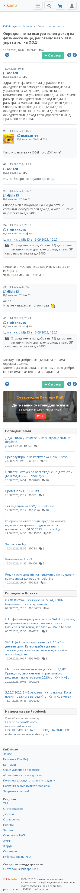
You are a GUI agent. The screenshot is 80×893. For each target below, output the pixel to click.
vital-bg (54, 529)
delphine (11, 442)
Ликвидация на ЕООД (21, 506)
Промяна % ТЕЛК (18, 491)
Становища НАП (14, 835)
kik (10, 879)
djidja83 (13, 195)
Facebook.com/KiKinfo (21, 722)
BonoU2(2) (36, 476)
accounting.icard (16, 654)
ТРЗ (5, 803)
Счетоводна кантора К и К (20, 869)
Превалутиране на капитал (25, 457)
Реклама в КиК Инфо (16, 759)
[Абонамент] (60, 6)
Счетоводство (13, 809)
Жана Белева (61, 627)
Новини (8, 825)
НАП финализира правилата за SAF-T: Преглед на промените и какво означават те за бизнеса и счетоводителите (40, 623)
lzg (37, 491)
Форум (7, 846)
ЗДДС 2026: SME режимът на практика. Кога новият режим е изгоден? (38, 694)
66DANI (12, 73)
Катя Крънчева (36, 604)
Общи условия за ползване (21, 770)
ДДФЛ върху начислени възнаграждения (36, 438)
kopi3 (28, 559)
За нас (7, 754)
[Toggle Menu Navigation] (38, 6)
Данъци (8, 814)
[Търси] (49, 5)
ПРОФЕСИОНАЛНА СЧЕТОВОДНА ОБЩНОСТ (38, 730)
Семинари (10, 851)
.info (10, 5)
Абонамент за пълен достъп (22, 775)
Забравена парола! (16, 791)
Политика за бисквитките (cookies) (26, 786)
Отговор (54, 55)
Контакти (9, 764)
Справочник (11, 819)
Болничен (12, 559)
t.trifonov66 (16, 230)
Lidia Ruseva (59, 457)
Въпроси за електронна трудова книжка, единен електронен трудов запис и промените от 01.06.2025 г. (35, 525)
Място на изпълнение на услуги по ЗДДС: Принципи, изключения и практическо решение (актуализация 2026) (36, 673)
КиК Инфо (62, 677)
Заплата (11, 544)
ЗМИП (7, 840)
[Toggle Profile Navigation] (72, 6)
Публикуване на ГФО (17, 857)
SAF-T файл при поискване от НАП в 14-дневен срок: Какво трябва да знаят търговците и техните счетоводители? (34, 646)
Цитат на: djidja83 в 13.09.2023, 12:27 (30, 239)
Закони (8, 830)
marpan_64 (29, 136)
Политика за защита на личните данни (29, 780)
